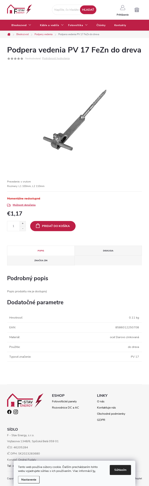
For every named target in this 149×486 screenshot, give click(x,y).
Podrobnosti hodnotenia (56, 58)
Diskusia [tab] (108, 250)
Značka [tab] (40, 260)
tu (94, 471)
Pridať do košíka (56, 226)
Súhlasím (120, 470)
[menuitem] (21, 25)
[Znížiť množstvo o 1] (23, 228)
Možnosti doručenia (24, 205)
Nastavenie (28, 480)
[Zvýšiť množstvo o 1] (23, 223)
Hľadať (88, 10)
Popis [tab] (41, 250)
